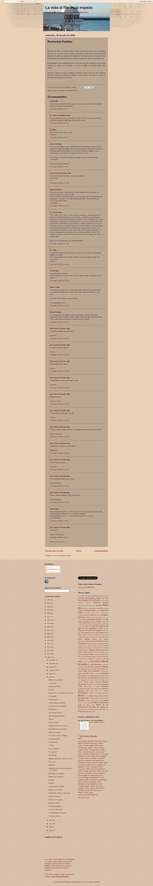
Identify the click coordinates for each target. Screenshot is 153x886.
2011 (48, 650)
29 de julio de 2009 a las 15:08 (59, 243)
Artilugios (96, 602)
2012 (48, 647)
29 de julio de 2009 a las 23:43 (59, 437)
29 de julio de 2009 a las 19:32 (59, 322)
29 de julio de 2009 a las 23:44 (59, 453)
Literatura (62, 90)
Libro (107, 671)
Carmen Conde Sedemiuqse (59, 173)
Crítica (84, 619)
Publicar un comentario (57, 542)
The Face (92, 707)
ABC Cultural (87, 596)
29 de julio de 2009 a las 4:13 (59, 109)
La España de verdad (100, 658)
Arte (106, 600)
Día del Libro (94, 622)
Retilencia (52, 765)
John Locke (81, 656)
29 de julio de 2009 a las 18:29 (59, 281)
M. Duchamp (90, 675)
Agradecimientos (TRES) (56, 786)
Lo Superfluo (53, 696)
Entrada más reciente (54, 550)
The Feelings (101, 707)
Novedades (105, 686)
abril (50, 827)
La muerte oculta (86, 661)
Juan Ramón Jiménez (90, 656)
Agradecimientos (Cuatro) (57, 716)
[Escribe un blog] (87, 87)
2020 (48, 620)
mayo (51, 823)
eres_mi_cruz (54, 212)
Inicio (78, 550)
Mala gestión (98, 675)
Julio (51, 130)
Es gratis (51, 690)
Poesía (81, 695)
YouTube (93, 711)
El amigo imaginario (55, 806)
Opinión (100, 688)
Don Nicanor (88, 624)
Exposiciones (104, 637)
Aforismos (81, 598)
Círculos (97, 613)
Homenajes (81, 650)
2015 (48, 637)
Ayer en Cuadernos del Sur (97, 722)
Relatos (106, 698)
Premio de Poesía (99, 696)
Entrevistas (88, 632)
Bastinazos (81, 605)
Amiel (102, 598)
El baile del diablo (89, 626)
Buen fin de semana (87, 608)
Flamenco (105, 641)
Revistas (87, 700)
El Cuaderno (101, 626)
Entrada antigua (101, 550)
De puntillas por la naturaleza (58, 729)
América (52, 509)
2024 (48, 606)
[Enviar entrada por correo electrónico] (80, 87)
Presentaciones (83, 698)
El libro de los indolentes (93, 627)
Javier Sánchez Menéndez (58, 328)
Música (105, 682)
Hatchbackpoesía (82, 648)
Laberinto (90, 667)
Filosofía (99, 641)
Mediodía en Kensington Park (90, 678)
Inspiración (96, 652)
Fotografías (82, 643)
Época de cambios (54, 803)
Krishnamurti (105, 656)
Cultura (104, 619)
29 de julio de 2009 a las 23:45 (59, 486)
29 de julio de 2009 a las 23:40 (59, 355)
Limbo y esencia (95, 673)
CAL (97, 610)
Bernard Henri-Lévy (90, 605)
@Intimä (52, 271)
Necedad (51, 780)
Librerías (102, 671)
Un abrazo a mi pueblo (56, 800)
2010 (48, 654)
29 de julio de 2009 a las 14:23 (59, 206)
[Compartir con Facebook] (91, 87)
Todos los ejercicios (55, 796)
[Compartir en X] (89, 87)
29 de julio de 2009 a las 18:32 (59, 305)
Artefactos (81, 602)
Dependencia (53, 709)
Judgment (99, 656)
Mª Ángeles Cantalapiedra (58, 115)
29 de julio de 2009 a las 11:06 (59, 183)
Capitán (52, 101)
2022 (48, 613)
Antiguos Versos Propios (91, 600)
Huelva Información (96, 650)
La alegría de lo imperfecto (86, 659)
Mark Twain (105, 675)
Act (92, 596)
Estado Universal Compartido (92, 635)
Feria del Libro (91, 641)
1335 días (81, 596)
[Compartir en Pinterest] (93, 87)
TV (88, 709)
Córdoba (88, 617)
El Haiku (51, 783)
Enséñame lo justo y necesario (58, 726)
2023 (48, 610)
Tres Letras (52, 762)
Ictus (106, 650)
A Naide (51, 745)
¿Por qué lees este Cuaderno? (58, 706)
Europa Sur (97, 637)
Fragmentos (90, 643)
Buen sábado (96, 608)
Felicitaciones (82, 641)
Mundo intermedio (95, 682)
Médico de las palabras (56, 680)
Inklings (90, 652)
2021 (48, 617)
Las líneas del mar (84, 669)
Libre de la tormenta (91, 671)
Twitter (92, 709)
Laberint (85, 667)
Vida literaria (86, 711)
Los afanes (82, 675)
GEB (95, 643)
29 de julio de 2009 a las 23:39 (59, 338)
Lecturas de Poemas (98, 669)
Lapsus (96, 667)
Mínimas (86, 682)
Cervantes (86, 613)
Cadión (88, 610)
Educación (101, 624)
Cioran (92, 613)
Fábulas (106, 639)
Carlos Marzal (53, 742)
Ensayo (83, 633)
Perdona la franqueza (95, 693)
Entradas (50, 567)
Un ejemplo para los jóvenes (57, 813)
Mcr (79, 678)
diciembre (52, 660)
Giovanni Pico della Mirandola (100, 645)
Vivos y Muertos (54, 749)
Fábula (80, 639)
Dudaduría (95, 624)
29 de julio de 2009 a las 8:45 (59, 167)
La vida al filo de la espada (69, 7)
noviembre (52, 663)
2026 (48, 600)
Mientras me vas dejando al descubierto (61, 693)
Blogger (97, 882)
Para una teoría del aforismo (97, 691)
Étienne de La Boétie (89, 637)
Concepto (86, 615)
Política (91, 696)
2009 (48, 657)
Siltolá (105, 700)
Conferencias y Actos (95, 615)
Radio (92, 698)
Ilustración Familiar (55, 686)
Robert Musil (98, 700)
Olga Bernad (54, 189)
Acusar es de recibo (103, 596)
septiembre (52, 670)
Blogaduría (99, 605)
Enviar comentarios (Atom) (62, 555)
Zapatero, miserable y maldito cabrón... (61, 758)
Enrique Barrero (54, 699)
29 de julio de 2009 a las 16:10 (59, 264)
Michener (97, 680)
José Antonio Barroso (55, 712)
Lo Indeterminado (54, 739)
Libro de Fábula (83, 673)
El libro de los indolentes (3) (95, 630)
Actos (96, 596)
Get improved (53, 752)
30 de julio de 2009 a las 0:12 (59, 537)
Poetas (86, 696)
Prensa (106, 696)
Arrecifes (103, 600)
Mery (51, 250)
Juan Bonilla (52, 755)
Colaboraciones (104, 613)
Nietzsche (98, 684)
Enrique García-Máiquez (56, 777)
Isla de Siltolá (89, 654)
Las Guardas (103, 666)
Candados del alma (54, 816)
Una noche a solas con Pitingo (58, 735)
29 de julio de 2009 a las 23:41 (59, 387)
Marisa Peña (54, 312)
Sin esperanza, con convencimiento (91, 720)
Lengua (80, 671)
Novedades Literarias (84, 689)
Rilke (92, 700)
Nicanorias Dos (91, 684)
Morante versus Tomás (56, 790)
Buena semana (104, 608)
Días (99, 621)
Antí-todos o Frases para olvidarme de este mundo (60, 769)
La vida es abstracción (56, 809)
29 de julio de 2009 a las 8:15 (59, 137)
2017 (48, 630)
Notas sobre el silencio (92, 686)
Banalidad (105, 602)
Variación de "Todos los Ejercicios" (60, 793)
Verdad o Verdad (98, 709)
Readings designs (99, 698)
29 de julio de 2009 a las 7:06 (59, 123)
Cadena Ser (81, 610)
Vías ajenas (105, 709)
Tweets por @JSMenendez (86, 587)
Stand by (81, 705)
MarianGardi (54, 144)
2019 (48, 623)
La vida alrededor (94, 664)
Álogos (98, 598)
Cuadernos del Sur (94, 619)
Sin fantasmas (89, 702)
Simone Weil (81, 702)
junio (50, 820)
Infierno (85, 652)
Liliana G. (53, 287)
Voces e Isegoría (54, 722)
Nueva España (94, 688)
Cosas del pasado (97, 617)
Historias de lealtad (102, 648)
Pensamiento (69, 90)
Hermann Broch (91, 648)
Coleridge (80, 615)
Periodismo (105, 693)
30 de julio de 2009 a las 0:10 (59, 521)
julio (50, 677)
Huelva (87, 650)
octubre (51, 667)
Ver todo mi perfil (83, 797)
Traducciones (84, 709)
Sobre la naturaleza (100, 702)
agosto (51, 674)
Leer (107, 669)
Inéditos (80, 652)
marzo (51, 830)
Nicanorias (82, 684)
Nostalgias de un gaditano (57, 773)
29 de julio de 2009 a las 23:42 (59, 420)
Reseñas (81, 700)
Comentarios (51, 571)
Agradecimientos (90, 598)
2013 (48, 644)
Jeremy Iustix (104, 654)
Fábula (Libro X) (93, 639)
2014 (48, 640)
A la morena (52, 683)
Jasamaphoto (97, 654)
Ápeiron (51, 719)
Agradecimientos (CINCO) (57, 703)
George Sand (100, 643)
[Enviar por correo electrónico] (85, 87)
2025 (48, 603)
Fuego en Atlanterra (55, 732)
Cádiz (93, 610)
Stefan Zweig (90, 705)
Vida (75, 90)
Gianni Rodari (87, 645)
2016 (48, 634)
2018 (48, 627)
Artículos (88, 602)
